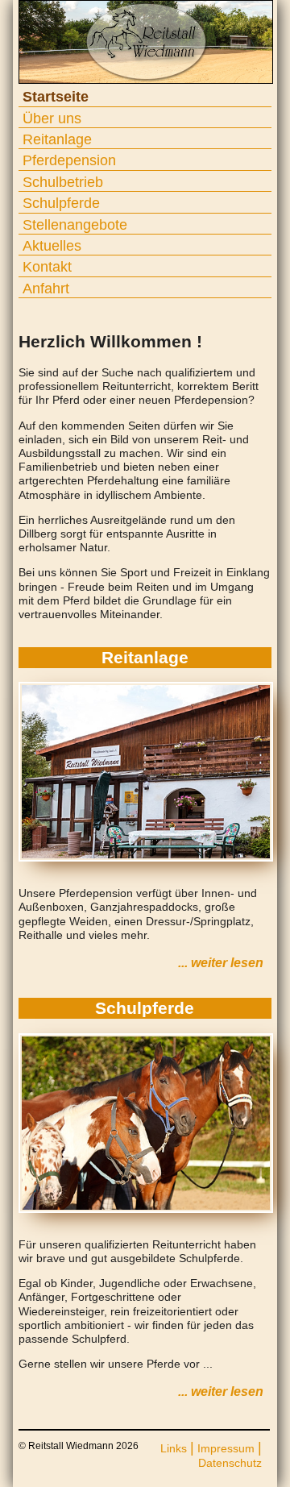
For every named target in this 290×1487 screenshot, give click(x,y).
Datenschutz (230, 1462)
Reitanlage (57, 139)
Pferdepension (69, 160)
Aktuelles (52, 246)
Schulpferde (61, 203)
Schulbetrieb (63, 182)
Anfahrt (46, 288)
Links (173, 1448)
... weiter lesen (220, 963)
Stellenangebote (75, 225)
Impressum (226, 1448)
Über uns (52, 118)
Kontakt (47, 267)
